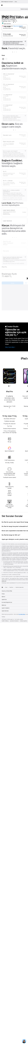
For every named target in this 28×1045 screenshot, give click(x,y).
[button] (25, 41)
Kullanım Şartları (23, 620)
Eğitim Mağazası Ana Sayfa (7, 1)
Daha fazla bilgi (10, 347)
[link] (24, 1041)
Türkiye (3, 616)
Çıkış (16, 1)
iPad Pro (9, 391)
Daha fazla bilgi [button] (18, 26)
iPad (6, 587)
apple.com (4, 581)
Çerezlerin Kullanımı (14, 620)
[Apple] (2, 587)
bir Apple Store (22, 614)
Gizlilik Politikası (5, 620)
